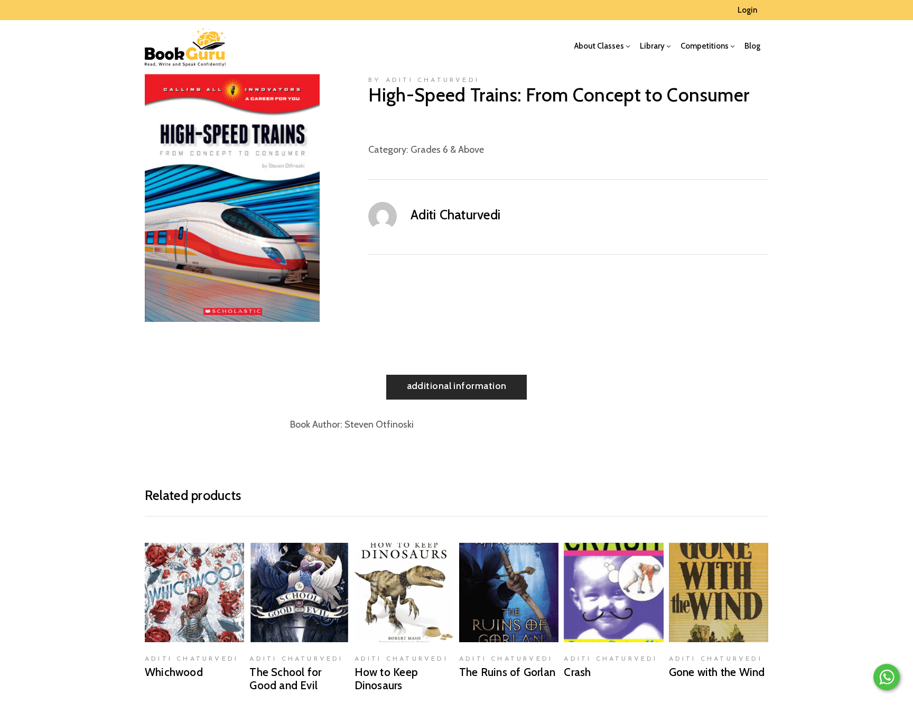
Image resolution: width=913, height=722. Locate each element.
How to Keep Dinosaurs (386, 678)
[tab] (456, 387)
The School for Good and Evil (285, 678)
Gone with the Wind (717, 672)
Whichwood (174, 672)
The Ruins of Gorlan (507, 672)
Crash (577, 672)
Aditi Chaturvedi (455, 215)
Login (747, 10)
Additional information (457, 386)
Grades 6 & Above (447, 149)
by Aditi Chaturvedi (423, 80)
